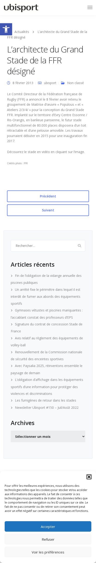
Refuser (48, 539)
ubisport (50, 83)
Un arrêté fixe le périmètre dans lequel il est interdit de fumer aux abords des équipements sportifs (45, 296)
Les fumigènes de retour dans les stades (45, 400)
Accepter (48, 526)
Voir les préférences (48, 552)
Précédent (48, 196)
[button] (6, 29)
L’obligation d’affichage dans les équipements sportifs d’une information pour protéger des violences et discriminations (47, 386)
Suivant (48, 210)
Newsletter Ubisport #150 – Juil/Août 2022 (47, 407)
